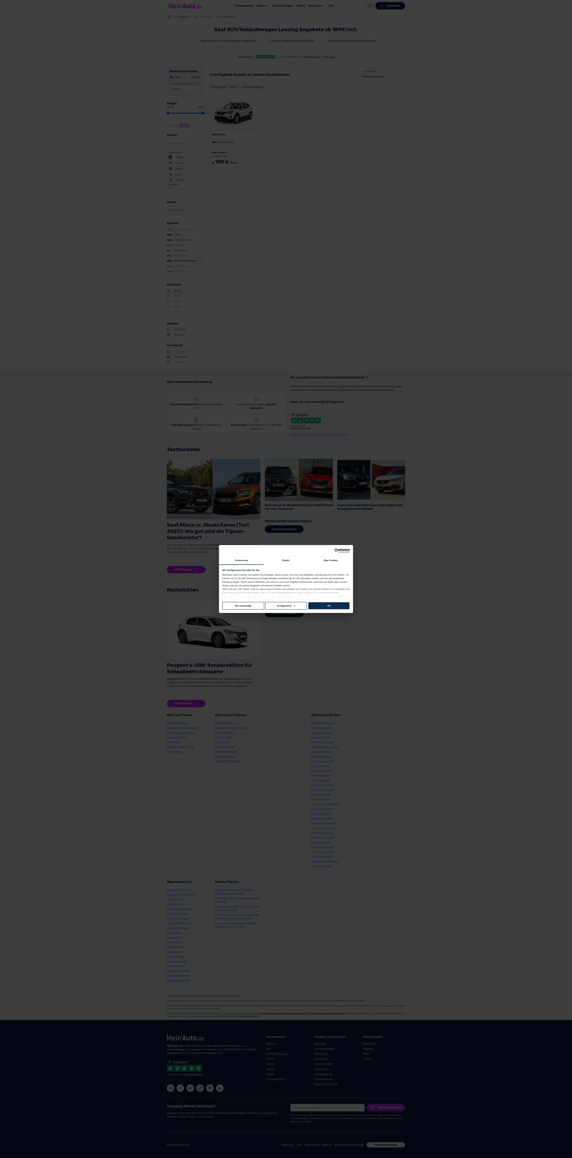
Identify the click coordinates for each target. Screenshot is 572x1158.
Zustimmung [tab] (241, 560)
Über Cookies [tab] (331, 560)
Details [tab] (286, 560)
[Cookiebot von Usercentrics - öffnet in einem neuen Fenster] (337, 550)
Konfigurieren (284, 605)
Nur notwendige (243, 605)
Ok (328, 605)
